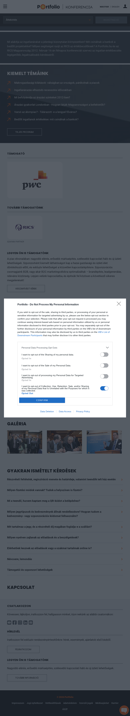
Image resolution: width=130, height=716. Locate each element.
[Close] (120, 305)
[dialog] (65, 358)
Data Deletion (47, 411)
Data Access (65, 411)
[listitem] (65, 347)
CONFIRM (42, 400)
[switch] (104, 354)
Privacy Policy (83, 411)
